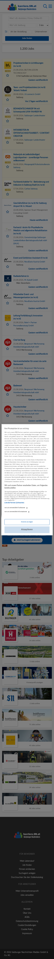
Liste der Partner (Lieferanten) (14, 503)
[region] (27, 479)
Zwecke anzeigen (27, 522)
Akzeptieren (27, 530)
